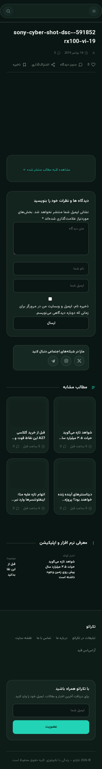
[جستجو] (8, 11)
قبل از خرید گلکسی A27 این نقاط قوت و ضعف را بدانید (30, 438)
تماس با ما (44, 638)
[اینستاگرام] (66, 361)
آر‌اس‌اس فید (86, 650)
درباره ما (61, 638)
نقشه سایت (23, 638)
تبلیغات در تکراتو (83, 638)
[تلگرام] (53, 361)
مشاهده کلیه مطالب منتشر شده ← (46, 169)
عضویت (51, 727)
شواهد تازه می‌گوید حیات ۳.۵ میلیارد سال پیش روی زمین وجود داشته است (75, 441)
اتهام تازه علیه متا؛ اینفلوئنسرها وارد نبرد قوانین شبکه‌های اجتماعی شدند (29, 502)
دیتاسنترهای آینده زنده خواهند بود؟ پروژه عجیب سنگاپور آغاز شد (75, 500)
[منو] (94, 11)
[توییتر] (79, 361)
